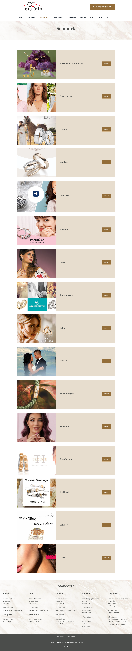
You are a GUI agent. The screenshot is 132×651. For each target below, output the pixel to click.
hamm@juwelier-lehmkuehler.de (12, 610)
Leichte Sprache (78, 642)
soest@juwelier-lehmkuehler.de (38, 610)
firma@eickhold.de (113, 612)
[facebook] (64, 647)
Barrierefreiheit (69, 642)
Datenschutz (60, 642)
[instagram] (68, 647)
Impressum (52, 642)
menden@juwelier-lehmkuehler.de (65, 610)
